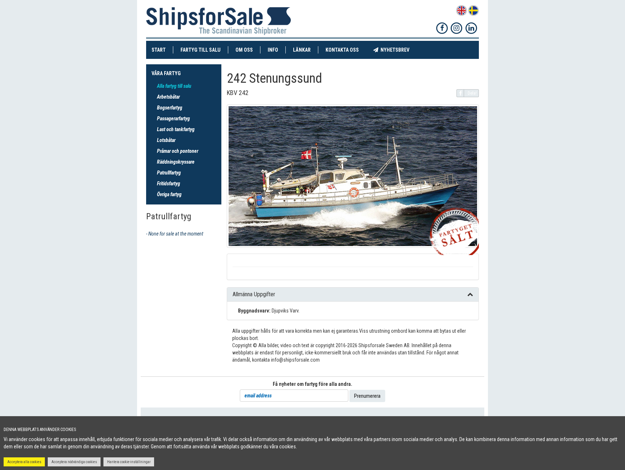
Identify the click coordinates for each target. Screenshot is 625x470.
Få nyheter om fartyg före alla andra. (312, 384)
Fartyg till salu (204, 50)
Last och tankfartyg (176, 129)
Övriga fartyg (169, 194)
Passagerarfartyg (173, 118)
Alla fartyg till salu (174, 86)
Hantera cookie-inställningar (128, 462)
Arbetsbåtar (168, 97)
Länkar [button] (302, 50)
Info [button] (273, 50)
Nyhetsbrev (397, 50)
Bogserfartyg (169, 108)
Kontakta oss (346, 50)
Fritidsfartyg (168, 183)
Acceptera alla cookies (24, 462)
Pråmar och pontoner (177, 151)
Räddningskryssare (176, 162)
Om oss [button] (244, 50)
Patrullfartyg (169, 173)
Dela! (472, 93)
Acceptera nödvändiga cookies (74, 462)
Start (162, 50)
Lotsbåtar (166, 140)
